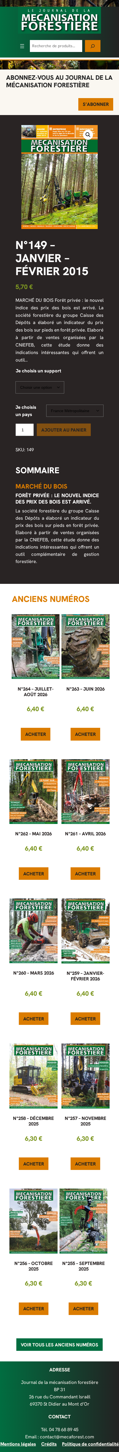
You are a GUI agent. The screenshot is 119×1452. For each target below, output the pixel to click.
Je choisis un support (38, 371)
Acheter (35, 734)
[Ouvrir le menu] (22, 46)
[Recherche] (92, 46)
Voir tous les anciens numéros (59, 1345)
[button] (88, 135)
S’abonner (96, 104)
